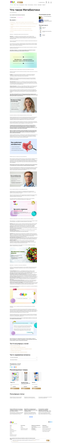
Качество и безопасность (13, 430)
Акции (12, 4)
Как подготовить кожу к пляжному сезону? (19, 352)
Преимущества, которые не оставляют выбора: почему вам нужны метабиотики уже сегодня (24, 24)
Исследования (21, 4)
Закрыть (48, 440)
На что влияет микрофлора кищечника (18, 347)
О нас (15, 4)
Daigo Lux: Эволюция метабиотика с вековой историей (21, 348)
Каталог (20, 2)
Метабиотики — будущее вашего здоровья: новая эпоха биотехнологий (22, 22)
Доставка (22, 427)
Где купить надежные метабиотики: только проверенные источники (21, 30)
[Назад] (30, 416)
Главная (11, 7)
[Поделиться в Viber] (13, 367)
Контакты (35, 4)
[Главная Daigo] (13, 422)
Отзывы (26, 4)
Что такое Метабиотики (18, 7)
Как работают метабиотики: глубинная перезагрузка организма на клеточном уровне (23, 27)
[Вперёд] (31, 416)
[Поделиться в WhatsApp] (10, 367)
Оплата (22, 426)
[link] (15, 381)
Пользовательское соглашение (46, 430)
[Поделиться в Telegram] (11, 367)
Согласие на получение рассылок (46, 428)
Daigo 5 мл (44, 27)
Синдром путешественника (16, 350)
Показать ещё (11, 31)
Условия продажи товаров (45, 431)
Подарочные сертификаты (24, 429)
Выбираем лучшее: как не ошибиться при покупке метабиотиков (21, 28)
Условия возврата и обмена (24, 428)
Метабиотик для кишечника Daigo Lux (47, 31)
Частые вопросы (30, 4)
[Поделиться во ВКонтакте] (14, 367)
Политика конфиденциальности (46, 429)
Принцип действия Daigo (15, 345)
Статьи (17, 4)
